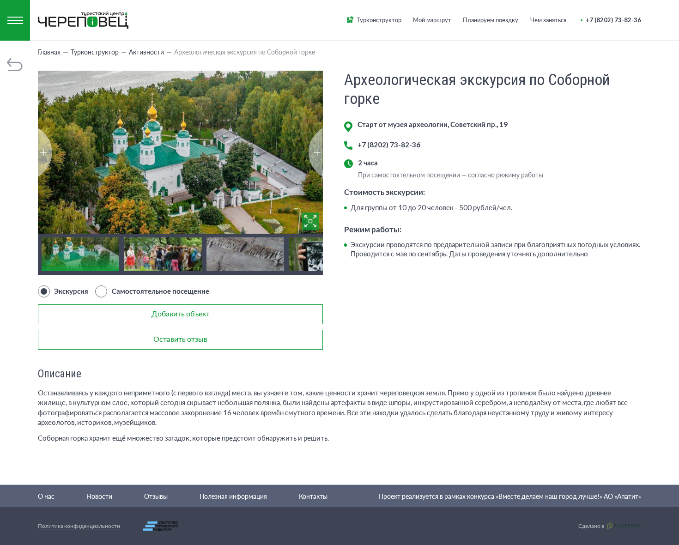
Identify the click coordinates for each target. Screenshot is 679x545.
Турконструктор (379, 20)
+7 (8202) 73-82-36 (389, 144)
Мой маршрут (432, 20)
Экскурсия (71, 291)
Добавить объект (181, 313)
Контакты (313, 496)
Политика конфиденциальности (79, 526)
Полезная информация (233, 496)
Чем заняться (548, 20)
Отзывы (156, 496)
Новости (99, 496)
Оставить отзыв (180, 338)
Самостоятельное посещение (160, 291)
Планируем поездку (490, 20)
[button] (316, 152)
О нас (46, 496)
